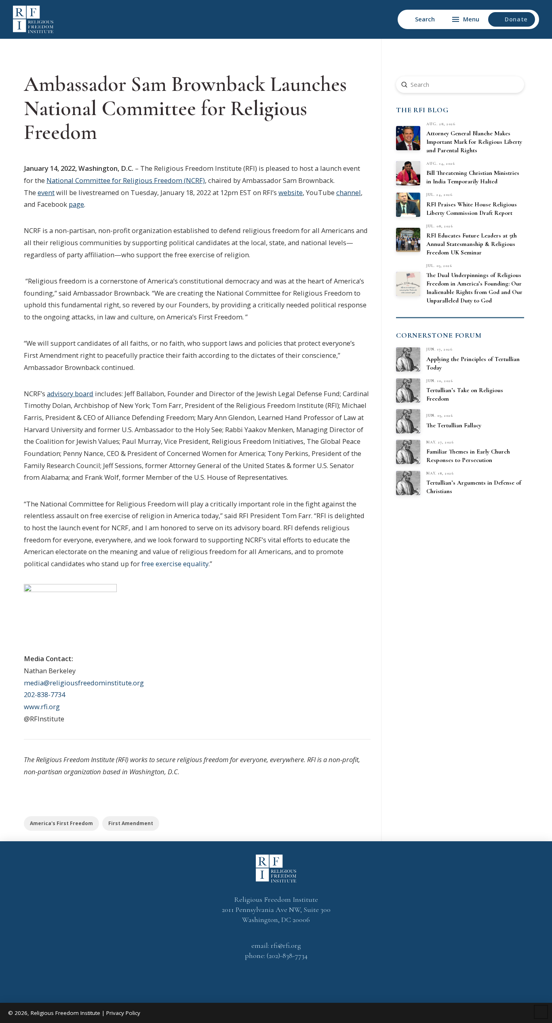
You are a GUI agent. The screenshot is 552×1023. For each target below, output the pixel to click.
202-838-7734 (44, 694)
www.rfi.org (42, 706)
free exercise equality (175, 563)
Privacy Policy (123, 1013)
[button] (420, 19)
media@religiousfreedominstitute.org (84, 682)
